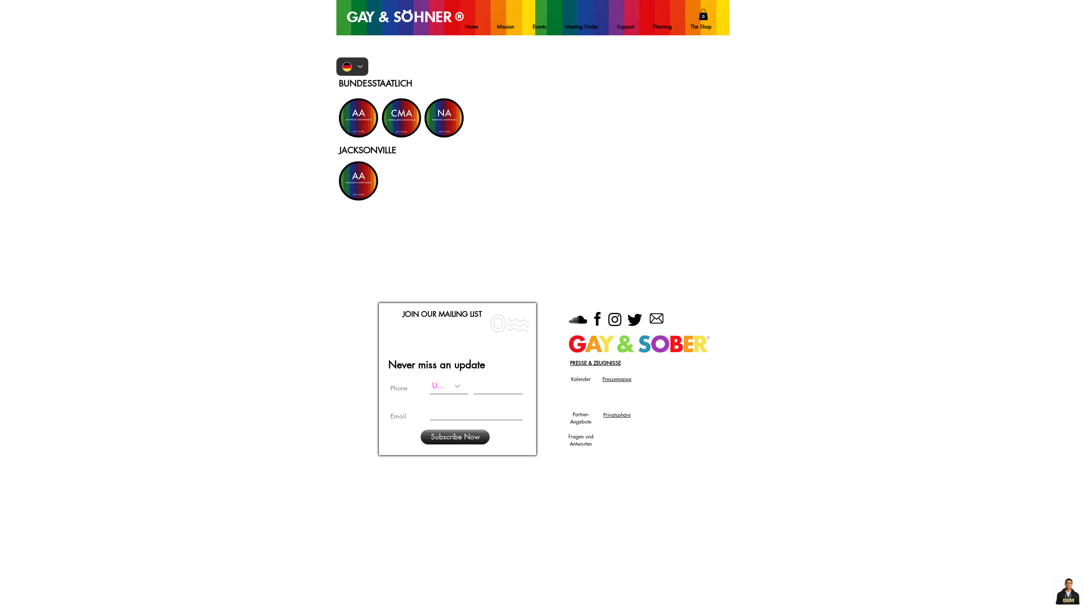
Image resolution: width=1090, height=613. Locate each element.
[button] (703, 14)
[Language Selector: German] (352, 66)
